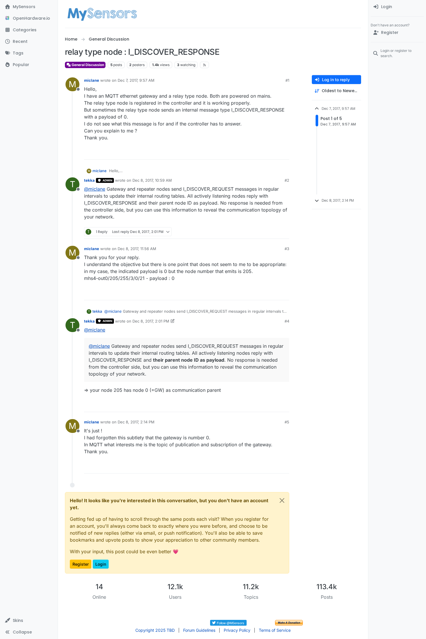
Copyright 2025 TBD (155, 630)
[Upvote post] (262, 152)
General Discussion (87, 65)
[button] (28, 620)
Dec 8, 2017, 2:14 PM (136, 422)
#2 (287, 180)
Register (80, 564)
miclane (91, 80)
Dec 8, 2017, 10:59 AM (152, 180)
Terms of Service (275, 630)
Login (100, 564)
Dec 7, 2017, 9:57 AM (136, 80)
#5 (287, 422)
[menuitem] (397, 7)
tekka (89, 180)
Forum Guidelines (199, 630)
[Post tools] (284, 152)
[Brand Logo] (102, 14)
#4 (287, 321)
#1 (287, 80)
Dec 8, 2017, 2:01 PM (150, 321)
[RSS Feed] (204, 65)
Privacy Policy (237, 630)
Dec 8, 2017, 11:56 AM (137, 248)
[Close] (282, 500)
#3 (287, 248)
